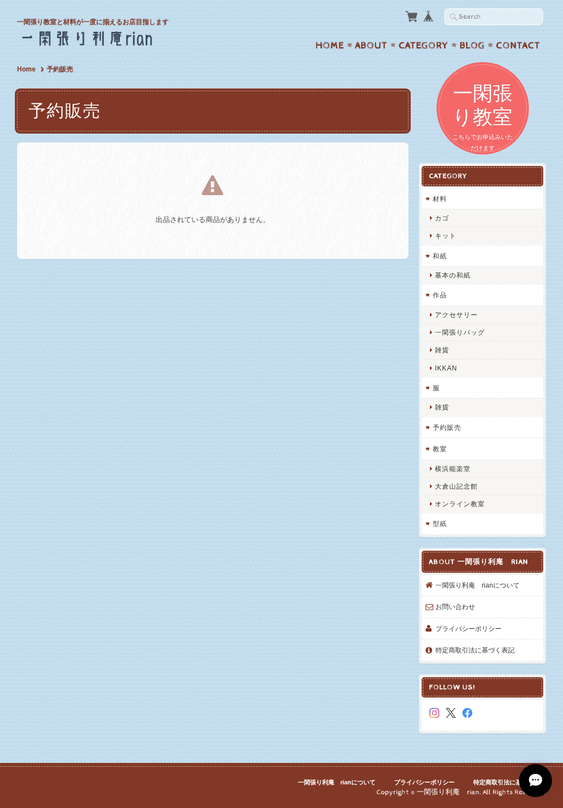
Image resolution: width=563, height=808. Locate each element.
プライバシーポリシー (468, 628)
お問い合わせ (455, 606)
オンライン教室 (460, 503)
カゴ (442, 218)
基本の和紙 (453, 275)
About (371, 45)
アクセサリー (456, 314)
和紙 (440, 255)
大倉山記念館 (456, 486)
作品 (440, 294)
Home (330, 45)
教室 (440, 448)
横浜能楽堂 (453, 468)
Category (424, 45)
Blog (472, 45)
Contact (518, 45)
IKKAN (446, 368)
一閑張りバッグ (460, 332)
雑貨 (442, 349)
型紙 (440, 523)
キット (445, 235)
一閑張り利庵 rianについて (477, 585)
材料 (440, 198)
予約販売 (447, 427)
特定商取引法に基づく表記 (475, 650)
